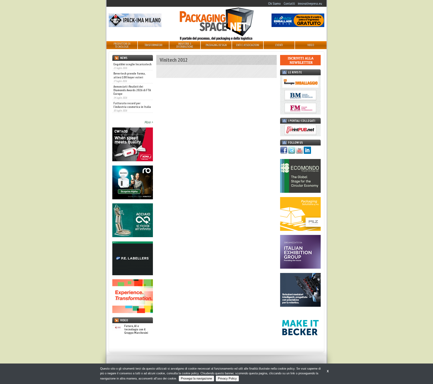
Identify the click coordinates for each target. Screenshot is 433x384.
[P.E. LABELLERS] (132, 274)
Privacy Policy (227, 378)
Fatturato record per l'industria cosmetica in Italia (132, 103)
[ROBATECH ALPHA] (132, 198)
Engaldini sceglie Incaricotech (132, 64)
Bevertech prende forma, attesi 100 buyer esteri (129, 73)
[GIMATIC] (300, 305)
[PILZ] (300, 229)
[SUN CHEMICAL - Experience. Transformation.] (132, 311)
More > (148, 122)
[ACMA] (132, 160)
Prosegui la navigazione (196, 378)
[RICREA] (132, 236)
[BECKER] (300, 343)
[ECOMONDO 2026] (300, 191)
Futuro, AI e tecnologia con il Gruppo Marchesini (136, 329)
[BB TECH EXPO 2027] (300, 267)
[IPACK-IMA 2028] (135, 25)
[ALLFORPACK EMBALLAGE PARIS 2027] (298, 25)
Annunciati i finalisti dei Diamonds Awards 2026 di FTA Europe (132, 88)
